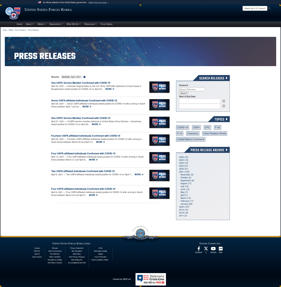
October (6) (186, 177)
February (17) (187, 200)
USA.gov (55, 248)
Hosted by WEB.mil (122, 279)
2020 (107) (184, 206)
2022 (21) (183, 168)
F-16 (179, 133)
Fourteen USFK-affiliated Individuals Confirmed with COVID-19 (85, 135)
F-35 (217, 127)
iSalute (100, 254)
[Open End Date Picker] (224, 106)
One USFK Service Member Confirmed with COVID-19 (80, 82)
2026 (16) (183, 156)
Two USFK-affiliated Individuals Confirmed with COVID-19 (83, 171)
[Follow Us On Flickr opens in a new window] (220, 249)
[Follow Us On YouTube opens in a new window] (213, 249)
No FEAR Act (55, 254)
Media (40, 24)
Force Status (106, 24)
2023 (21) (183, 165)
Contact (37, 248)
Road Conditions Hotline (99, 260)
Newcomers (54, 24)
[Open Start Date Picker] (224, 101)
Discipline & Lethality (55, 260)
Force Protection (100, 257)
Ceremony (192, 133)
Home (19, 24)
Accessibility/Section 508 (77, 263)
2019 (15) (183, 209)
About (28, 24)
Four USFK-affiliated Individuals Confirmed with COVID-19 (83, 188)
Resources (89, 24)
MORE (109, 88)
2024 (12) (183, 162)
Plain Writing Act (76, 260)
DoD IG (37, 254)
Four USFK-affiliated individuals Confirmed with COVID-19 (83, 153)
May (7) (184, 192)
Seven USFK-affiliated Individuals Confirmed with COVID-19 (84, 100)
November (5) (187, 174)
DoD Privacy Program (77, 257)
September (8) (187, 180)
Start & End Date (187, 96)
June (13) (185, 189)
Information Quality (100, 251)
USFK (196, 127)
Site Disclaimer (77, 251)
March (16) (186, 197)
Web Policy (77, 254)
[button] (99, 2)
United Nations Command (190, 139)
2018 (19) (183, 212)
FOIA (100, 248)
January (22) (186, 203)
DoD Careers (37, 257)
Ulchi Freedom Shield (214, 133)
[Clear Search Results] (109, 76)
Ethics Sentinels (55, 257)
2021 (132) (184, 171)
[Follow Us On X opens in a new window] (206, 249)
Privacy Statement (76, 248)
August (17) (186, 183)
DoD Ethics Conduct (55, 263)
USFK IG (37, 251)
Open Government (55, 251)
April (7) (184, 195)
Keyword (183, 85)
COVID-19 (182, 127)
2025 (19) (183, 159)
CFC (207, 127)
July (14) (185, 186)
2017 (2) (183, 215)
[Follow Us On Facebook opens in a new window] (198, 249)
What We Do (72, 24)
